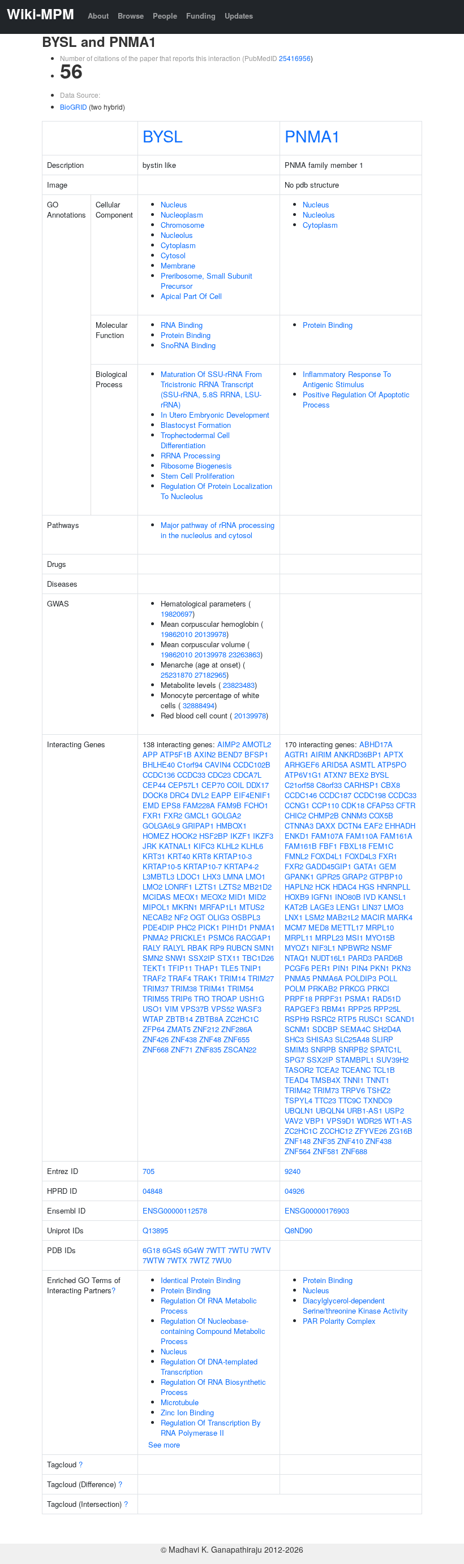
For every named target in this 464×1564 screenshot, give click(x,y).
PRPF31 (328, 998)
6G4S (171, 1250)
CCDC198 (370, 795)
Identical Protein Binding (200, 1280)
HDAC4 (344, 886)
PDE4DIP (158, 927)
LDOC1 (188, 876)
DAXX (326, 825)
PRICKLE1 (188, 937)
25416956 (295, 58)
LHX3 (212, 876)
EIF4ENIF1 (252, 795)
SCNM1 (297, 1029)
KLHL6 (252, 846)
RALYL (174, 947)
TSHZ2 (378, 1090)
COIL (235, 784)
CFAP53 (380, 805)
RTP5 (347, 1018)
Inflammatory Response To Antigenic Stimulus (347, 379)
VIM (171, 1008)
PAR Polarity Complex (339, 1320)
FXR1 (152, 815)
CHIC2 (295, 815)
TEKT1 (154, 968)
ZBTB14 (179, 1018)
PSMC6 (221, 937)
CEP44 (154, 784)
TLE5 (229, 968)
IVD (369, 896)
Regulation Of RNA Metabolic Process (209, 1305)
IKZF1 (240, 835)
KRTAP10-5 (162, 866)
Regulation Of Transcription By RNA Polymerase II (211, 1427)
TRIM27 (261, 978)
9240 (292, 1171)
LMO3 (393, 907)
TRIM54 (240, 988)
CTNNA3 (299, 825)
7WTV (261, 1250)
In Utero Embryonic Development (215, 414)
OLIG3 (218, 917)
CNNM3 (354, 815)
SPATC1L (385, 1049)
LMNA (233, 876)
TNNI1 (353, 1080)
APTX (393, 754)
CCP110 (325, 805)
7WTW (154, 1260)
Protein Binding (185, 335)
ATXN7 (335, 774)
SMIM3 (296, 1049)
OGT (197, 917)
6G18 (151, 1250)
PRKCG (352, 988)
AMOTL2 (256, 744)
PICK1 (209, 927)
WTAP (153, 1018)
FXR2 (173, 815)
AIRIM (321, 754)
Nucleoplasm (182, 214)
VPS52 (222, 1008)
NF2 (181, 917)
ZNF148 (298, 1141)
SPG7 (294, 1059)
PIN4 (359, 968)
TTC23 (325, 1100)
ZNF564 (298, 1151)
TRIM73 (326, 1090)
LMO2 (152, 886)
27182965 (210, 674)
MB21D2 (257, 886)
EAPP (221, 795)
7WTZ (199, 1260)
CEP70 (213, 784)
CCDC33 (191, 774)
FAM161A (396, 835)
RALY (152, 947)
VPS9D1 (340, 1120)
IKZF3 (263, 835)
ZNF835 (208, 1049)
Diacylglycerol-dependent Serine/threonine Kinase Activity (355, 1305)
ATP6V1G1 (303, 774)
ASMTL (362, 764)
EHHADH (400, 825)
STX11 (228, 957)
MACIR (373, 917)
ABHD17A (376, 744)
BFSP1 (256, 754)
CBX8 (390, 784)
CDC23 (219, 774)
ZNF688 (354, 1151)
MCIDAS (157, 896)
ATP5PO (391, 764)
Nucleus (174, 204)
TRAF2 (154, 978)
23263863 (244, 654)
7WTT (216, 1250)
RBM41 (333, 1008)
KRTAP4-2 (241, 866)
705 (148, 1171)
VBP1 (314, 1120)
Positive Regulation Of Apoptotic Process (356, 399)
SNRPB (323, 1049)
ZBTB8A (209, 1018)
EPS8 (171, 805)
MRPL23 (329, 937)
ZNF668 (156, 1049)
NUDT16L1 (328, 957)
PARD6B (388, 957)
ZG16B (401, 1130)
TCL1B (384, 1069)
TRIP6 (181, 998)
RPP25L (387, 1008)
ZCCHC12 (336, 1130)
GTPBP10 (386, 876)
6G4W (193, 1250)
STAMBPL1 (355, 1059)
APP (150, 754)
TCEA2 (327, 1069)
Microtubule (180, 1402)
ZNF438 (184, 1039)
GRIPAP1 (198, 825)
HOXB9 (297, 896)
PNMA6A (327, 978)
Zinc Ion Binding (187, 1412)
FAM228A (199, 805)
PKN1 (379, 968)
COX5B (381, 815)
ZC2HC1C (242, 1018)
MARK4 (400, 917)
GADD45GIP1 (328, 866)
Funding (201, 15)
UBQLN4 (330, 1110)
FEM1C (380, 846)
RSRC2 (323, 1018)
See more (164, 1444)
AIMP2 (228, 744)
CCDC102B (251, 764)
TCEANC (356, 1069)
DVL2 (200, 795)
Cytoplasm (178, 245)
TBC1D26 (258, 957)
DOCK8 (155, 795)
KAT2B (296, 907)
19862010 (176, 634)
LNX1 (294, 917)
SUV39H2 (392, 1059)
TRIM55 (156, 998)
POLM (295, 988)
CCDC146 (301, 795)
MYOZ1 (297, 947)
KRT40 (178, 856)
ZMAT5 (179, 1029)
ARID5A (334, 764)
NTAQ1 (296, 957)
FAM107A (327, 835)
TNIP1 (250, 968)
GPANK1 (299, 876)
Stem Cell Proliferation (197, 475)
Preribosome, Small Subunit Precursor (206, 280)
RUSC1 (371, 1018)
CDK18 (352, 805)
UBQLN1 (299, 1110)
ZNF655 (237, 1039)
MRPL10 (380, 927)
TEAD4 (296, 1080)
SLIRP (382, 1039)
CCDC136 (159, 774)
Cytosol (173, 255)
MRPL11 (299, 937)
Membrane (178, 265)
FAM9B (229, 805)
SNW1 (175, 957)
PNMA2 (155, 937)
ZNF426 (156, 1039)
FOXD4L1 (326, 856)
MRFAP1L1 (218, 907)
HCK (322, 886)
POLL (388, 978)
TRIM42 (298, 1090)
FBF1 (328, 846)
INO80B (348, 896)
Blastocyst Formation (196, 424)
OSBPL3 (245, 917)
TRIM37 (156, 988)
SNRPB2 (353, 1049)
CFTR (405, 805)
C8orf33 (329, 784)
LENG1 (348, 907)
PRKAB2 (322, 988)
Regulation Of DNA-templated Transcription (209, 1366)
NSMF (381, 947)
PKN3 (401, 968)
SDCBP (325, 1029)
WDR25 (369, 1120)
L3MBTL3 (158, 876)
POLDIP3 (360, 978)
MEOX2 (213, 896)
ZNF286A (236, 1029)
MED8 (318, 927)
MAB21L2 (342, 917)
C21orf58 (299, 784)
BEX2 (358, 774)
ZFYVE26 (371, 1130)
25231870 (176, 674)
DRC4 (179, 795)
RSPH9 (297, 1018)
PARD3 (360, 957)
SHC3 (294, 1039)
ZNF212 (206, 1029)
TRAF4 (179, 978)
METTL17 (347, 927)
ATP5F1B (176, 754)
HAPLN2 (299, 886)
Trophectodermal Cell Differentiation (195, 440)
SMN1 (264, 947)
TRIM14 (233, 978)
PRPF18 (298, 998)
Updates (239, 15)
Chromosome (182, 224)
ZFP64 (154, 1029)
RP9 (217, 947)
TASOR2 (299, 1069)
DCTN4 (350, 825)
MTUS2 (251, 907)
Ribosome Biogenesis (196, 465)
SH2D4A (387, 1029)
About (98, 15)
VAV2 (294, 1120)
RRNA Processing (190, 455)
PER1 (320, 968)
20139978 (210, 634)
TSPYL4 (298, 1100)
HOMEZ (156, 835)
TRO (201, 998)
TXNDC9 (377, 1100)
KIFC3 (204, 846)
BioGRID (73, 106)
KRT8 (201, 856)
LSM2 (314, 917)
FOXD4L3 (360, 856)
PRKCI (378, 988)
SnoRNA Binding (188, 345)
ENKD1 (297, 835)
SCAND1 (400, 1018)
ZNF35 (324, 1141)
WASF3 (249, 1008)
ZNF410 (350, 1141)
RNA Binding (182, 324)
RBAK (197, 947)
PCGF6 (297, 968)
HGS (367, 886)
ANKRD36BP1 (357, 754)
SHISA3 (319, 1039)
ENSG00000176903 (317, 1210)
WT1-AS (398, 1120)
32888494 (198, 705)
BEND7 (230, 754)
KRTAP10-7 (202, 866)
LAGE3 (322, 907)
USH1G (251, 998)
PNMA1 (313, 135)
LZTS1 (206, 886)
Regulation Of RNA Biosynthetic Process (213, 1386)
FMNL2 (296, 856)
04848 (152, 1190)
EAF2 (373, 825)
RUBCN (239, 947)
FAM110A (362, 835)
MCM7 (295, 927)
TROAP (224, 998)
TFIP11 (180, 968)
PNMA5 (297, 978)
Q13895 (155, 1230)
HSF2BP (213, 835)
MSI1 (354, 937)
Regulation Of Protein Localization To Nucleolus (216, 490)
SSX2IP (201, 957)
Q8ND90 (298, 1230)
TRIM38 (184, 988)
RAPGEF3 (302, 1008)
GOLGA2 (226, 815)
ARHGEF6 (302, 764)
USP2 (394, 1110)
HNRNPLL (393, 886)
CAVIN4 (218, 764)
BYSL (163, 135)
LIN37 (371, 907)
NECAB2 (157, 917)
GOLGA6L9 (161, 825)
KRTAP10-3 (232, 856)
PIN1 (341, 968)
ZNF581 (326, 1151)
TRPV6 (353, 1090)
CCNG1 (297, 805)
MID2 (257, 896)
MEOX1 (186, 896)
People (165, 15)
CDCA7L (247, 774)
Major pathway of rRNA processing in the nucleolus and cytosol (217, 529)
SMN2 (153, 957)
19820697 (176, 613)
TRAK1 (205, 978)
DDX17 (257, 784)
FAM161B (301, 846)
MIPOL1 (156, 907)
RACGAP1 (253, 937)
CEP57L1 (183, 784)
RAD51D (386, 998)
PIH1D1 (234, 927)
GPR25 (328, 876)
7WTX (177, 1260)
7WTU (238, 1250)
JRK (150, 846)
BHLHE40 (159, 764)
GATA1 (365, 866)
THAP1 (206, 968)
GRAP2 (354, 876)
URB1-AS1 (365, 1110)
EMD (151, 805)
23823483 (239, 684)
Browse (131, 15)
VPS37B (195, 1008)
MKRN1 (184, 907)
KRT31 (154, 856)
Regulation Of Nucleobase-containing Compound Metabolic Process (213, 1330)
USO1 (152, 1008)
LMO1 (255, 876)
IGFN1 (322, 896)
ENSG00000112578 (175, 1210)
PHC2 (186, 927)
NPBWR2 (353, 947)
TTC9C (349, 1100)
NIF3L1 (324, 947)
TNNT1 (377, 1080)
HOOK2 (184, 835)
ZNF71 (182, 1049)
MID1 (237, 896)
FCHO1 (256, 805)
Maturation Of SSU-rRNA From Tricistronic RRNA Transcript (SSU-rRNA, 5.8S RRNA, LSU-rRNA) (211, 389)
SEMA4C (355, 1029)
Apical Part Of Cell (191, 296)
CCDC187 (335, 795)
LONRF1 (178, 886)
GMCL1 (196, 815)
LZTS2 (230, 886)
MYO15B (380, 937)
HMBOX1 (231, 825)
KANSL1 (392, 896)
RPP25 (359, 1008)
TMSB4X (326, 1080)
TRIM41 (212, 988)
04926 (294, 1190)
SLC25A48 (352, 1039)
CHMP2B (323, 815)
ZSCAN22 (240, 1049)
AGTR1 (296, 754)
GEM (387, 866)
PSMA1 (357, 998)
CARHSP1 (361, 784)
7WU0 (221, 1260)
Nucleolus (177, 234)
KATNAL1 (175, 846)
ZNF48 (210, 1039)
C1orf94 (190, 764)
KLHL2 (228, 846)
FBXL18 (353, 846)
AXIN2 (205, 754)
